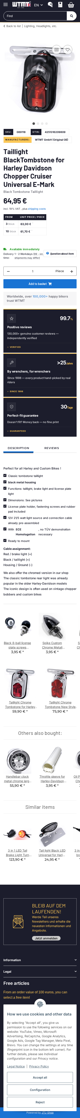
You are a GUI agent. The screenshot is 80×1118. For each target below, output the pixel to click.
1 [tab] (33, 123)
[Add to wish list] (67, 49)
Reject (40, 1102)
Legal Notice (16, 1066)
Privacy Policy (39, 1066)
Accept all (40, 1077)
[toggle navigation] (5, 2)
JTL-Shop (48, 1112)
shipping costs (37, 208)
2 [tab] (38, 123)
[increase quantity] (71, 271)
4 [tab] (46, 123)
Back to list (13, 26)
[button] (50, 5)
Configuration (40, 1090)
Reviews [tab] (51, 448)
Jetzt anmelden (46, 938)
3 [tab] (42, 123)
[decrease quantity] (8, 271)
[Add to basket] (6, 39)
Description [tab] (18, 448)
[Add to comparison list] (56, 49)
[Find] (72, 15)
